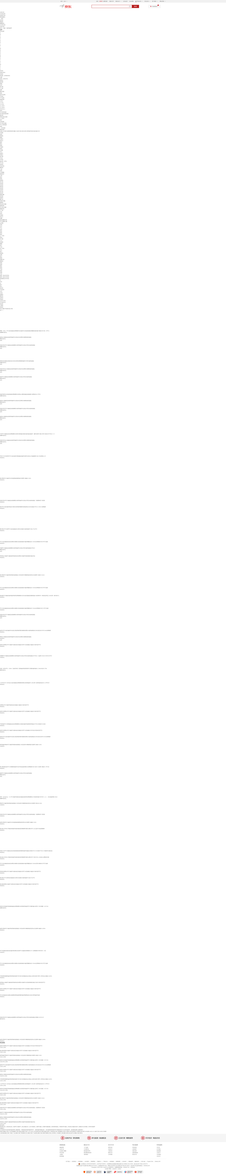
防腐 (1, 264)
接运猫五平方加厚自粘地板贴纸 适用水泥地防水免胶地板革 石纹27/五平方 (17, 877)
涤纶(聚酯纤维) (3, 220)
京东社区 (124, 1161)
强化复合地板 (3, 204)
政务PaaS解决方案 (74, 1133)
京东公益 (143, 1161)
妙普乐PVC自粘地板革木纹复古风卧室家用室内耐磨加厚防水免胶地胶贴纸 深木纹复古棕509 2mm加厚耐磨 (25, 736)
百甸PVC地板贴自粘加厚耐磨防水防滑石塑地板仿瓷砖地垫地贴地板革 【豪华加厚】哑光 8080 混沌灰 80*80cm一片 (27, 434)
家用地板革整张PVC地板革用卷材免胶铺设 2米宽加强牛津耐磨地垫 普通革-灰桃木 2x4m (21, 744)
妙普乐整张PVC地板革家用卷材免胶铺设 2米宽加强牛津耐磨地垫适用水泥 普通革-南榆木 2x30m (22, 928)
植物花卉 (2, 174)
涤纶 (1, 232)
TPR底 (1, 159)
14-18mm (2, 107)
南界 (1, 90)
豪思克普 (2, 91)
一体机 (1, 18)
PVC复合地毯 (3, 123)
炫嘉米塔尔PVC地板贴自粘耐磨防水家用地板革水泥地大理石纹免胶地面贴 (17, 345)
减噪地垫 (2, 205)
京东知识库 (2, 13)
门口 (1, 240)
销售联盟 (118, 1161)
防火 (1, 251)
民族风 (1, 299)
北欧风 (1, 297)
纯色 (1, 178)
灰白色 (1, 181)
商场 (1, 237)
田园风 (1, 307)
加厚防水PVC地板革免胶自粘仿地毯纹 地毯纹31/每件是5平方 (14, 705)
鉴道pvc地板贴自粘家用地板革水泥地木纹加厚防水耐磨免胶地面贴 (15, 337)
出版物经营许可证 (102, 1165)
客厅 (1, 245)
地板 (4, 28)
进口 (1, 286)
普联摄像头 (2, 17)
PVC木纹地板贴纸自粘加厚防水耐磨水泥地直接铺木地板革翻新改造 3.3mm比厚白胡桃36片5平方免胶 (24, 863)
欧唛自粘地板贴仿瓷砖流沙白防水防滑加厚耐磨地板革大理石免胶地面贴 (17, 361)
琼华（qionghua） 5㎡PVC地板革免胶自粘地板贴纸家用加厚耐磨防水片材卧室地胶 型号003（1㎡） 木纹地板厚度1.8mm (28, 797)
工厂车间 (2, 235)
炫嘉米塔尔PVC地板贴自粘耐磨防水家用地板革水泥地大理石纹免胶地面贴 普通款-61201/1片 (22, 1017)
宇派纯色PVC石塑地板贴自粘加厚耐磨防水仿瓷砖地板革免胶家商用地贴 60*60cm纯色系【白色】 (23, 724)
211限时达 (86, 1149)
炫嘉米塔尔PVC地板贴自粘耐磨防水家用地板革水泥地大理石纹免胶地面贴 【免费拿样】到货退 (22, 500)
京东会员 (125, 1)
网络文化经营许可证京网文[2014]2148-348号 (119, 1165)
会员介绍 (62, 1149)
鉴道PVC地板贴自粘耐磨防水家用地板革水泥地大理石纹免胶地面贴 (16, 376)
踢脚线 (1, 202)
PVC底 (1, 162)
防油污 (1, 140)
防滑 (1, 148)
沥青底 (1, 164)
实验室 (1, 242)
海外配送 (86, 1154)
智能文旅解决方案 (4, 1131)
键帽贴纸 (2, 23)
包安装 (1, 288)
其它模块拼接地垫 (4, 113)
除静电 (1, 136)
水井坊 (101, 1131)
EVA (1, 226)
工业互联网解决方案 (13, 1131)
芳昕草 (1, 71)
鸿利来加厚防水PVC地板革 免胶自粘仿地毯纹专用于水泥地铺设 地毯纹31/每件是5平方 (20, 871)
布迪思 (1, 74)
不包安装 (2, 289)
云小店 (28, 1131)
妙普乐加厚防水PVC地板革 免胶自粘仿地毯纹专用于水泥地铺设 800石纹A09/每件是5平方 (21, 730)
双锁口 (1, 153)
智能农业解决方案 (23, 1131)
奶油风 (1, 304)
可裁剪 (1, 147)
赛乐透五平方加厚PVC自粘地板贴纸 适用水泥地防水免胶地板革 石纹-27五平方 (18, 529)
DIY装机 (159, 1149)
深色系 (1, 183)
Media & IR (157, 1161)
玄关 (1, 250)
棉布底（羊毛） (3, 161)
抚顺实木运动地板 (83, 1126)
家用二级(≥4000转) (4, 277)
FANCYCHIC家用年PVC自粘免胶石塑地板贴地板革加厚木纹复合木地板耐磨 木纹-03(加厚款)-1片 (23, 456)
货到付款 (110, 1147)
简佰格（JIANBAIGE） (5, 75)
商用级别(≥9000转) (4, 278)
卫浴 (1, 246)
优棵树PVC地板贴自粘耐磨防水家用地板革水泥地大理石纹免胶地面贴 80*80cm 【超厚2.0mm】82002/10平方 (26, 655)
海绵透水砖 (2, 1126)
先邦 (1, 85)
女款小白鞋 (33, 1131)
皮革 (1, 229)
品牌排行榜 (2, 15)
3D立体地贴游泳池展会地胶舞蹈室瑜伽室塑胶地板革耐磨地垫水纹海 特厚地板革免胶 (20, 995)
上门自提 (86, 1147)
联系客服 (62, 1156)
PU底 (1, 158)
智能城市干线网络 (76, 1131)
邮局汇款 (110, 1152)
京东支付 (114, 1168)
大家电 (61, 1154)
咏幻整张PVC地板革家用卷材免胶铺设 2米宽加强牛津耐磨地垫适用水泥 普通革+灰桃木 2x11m (22, 575)
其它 (1, 120)
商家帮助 (93, 1161)
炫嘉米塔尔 (2, 72)
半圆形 (1, 215)
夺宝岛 (158, 1147)
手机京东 (139, 1)
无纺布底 (2, 166)
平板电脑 (22, 1133)
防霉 (1, 134)
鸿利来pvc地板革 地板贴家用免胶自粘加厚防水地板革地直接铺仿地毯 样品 (17, 556)
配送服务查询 (87, 1151)
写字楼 (1, 239)
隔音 (1, 266)
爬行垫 (1, 199)
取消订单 (134, 1154)
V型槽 (1, 150)
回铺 (1, 272)
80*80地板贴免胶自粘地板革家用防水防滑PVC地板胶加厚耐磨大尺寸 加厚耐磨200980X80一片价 (23, 950)
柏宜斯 (1, 82)
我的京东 (117, 1)
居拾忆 (1, 80)
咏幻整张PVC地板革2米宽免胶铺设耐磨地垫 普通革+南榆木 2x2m (15, 478)
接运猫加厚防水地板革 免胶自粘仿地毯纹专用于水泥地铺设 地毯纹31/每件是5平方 (19, 884)
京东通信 (159, 1154)
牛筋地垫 (2, 121)
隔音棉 (1, 115)
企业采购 (131, 1)
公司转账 (110, 1154)
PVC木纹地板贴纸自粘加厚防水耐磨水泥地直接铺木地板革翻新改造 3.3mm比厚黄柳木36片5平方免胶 (24, 541)
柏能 (1, 83)
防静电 (1, 253)
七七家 (1, 88)
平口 (1, 151)
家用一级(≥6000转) (4, 275)
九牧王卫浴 (96, 1131)
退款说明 (134, 1151)
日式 (1, 291)
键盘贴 (1, 21)
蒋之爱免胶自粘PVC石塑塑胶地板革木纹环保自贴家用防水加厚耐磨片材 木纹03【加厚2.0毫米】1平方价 (24, 766)
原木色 (1, 191)
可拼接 (1, 132)
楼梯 (1, 243)
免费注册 (105, 1)
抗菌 (1, 254)
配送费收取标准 (87, 1152)
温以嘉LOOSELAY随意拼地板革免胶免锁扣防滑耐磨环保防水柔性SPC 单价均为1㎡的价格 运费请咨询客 (24, 857)
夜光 (1, 143)
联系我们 (74, 1161)
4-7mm (1, 102)
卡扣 (1, 273)
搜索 (135, 6)
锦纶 (1, 231)
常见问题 (62, 1152)
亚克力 (1, 216)
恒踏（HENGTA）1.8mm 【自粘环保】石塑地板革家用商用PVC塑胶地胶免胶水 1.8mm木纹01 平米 (23, 668)
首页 (1, 28)
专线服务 (59, 1133)
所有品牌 (2, 31)
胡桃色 (1, 180)
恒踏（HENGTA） (4, 78)
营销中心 (99, 1161)
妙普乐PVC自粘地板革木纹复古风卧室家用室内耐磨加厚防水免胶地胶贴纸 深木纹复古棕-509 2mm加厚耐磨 (25, 630)
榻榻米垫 (2, 208)
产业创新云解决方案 (37, 1133)
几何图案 (2, 172)
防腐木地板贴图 (46, 1126)
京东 (71, 7)
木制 (1, 224)
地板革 (1, 197)
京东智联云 (53, 1133)
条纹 (1, 177)
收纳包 (1, 20)
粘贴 (1, 270)
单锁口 (1, 155)
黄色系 (1, 186)
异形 (1, 213)
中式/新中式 (3, 302)
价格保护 (134, 1149)
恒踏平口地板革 (17, 1126)
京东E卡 (159, 1152)
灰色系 (1, 185)
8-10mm (2, 104)
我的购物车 (154, 6)
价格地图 (63, 1133)
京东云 (119, 1168)
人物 (1, 169)
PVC (1, 227)
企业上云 (92, 1131)
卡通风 (1, 305)
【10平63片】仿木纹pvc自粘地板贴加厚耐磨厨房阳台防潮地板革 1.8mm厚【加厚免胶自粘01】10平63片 (25, 682)
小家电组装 (52, 1131)
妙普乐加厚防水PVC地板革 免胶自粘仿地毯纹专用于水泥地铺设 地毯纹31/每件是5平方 (20, 644)
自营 (1, 340)
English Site (150, 1161)
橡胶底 (1, 167)
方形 (1, 212)
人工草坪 (2, 118)
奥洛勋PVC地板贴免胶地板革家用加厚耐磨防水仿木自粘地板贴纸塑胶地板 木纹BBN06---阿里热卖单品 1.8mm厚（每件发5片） (30, 595)
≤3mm (1, 101)
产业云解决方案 (16, 1133)
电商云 (81, 1133)
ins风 (1, 292)
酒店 (1, 234)
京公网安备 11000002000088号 (88, 1164)
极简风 (1, 296)
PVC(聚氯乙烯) (3, 221)
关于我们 (68, 1161)
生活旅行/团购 (63, 1151)
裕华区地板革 (92, 1126)
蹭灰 (1, 142)
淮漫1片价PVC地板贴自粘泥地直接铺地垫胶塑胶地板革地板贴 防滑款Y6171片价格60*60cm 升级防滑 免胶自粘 (26, 850)
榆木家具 (83, 1131)
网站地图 (44, 1131)
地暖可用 (2, 259)
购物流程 (62, 1147)
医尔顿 (1, 86)
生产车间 (2, 248)
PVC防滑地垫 (3, 112)
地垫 (1, 126)
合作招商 (87, 1161)
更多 (1, 93)
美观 (1, 145)
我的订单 (111, 1)
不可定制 (2, 97)
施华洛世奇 (39, 1131)
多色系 (1, 193)
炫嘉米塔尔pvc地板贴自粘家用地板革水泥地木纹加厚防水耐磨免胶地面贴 (17, 369)
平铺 (1, 269)
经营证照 (132, 1167)
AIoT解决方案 (68, 1131)
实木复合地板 (3, 207)
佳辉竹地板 (39, 1126)
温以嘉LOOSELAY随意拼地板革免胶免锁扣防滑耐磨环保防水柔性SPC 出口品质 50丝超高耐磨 (22, 828)
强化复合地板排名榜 (73, 1126)
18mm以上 (2, 109)
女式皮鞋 (87, 1131)
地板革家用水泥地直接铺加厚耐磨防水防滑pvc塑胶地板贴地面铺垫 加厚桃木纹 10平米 (20, 394)
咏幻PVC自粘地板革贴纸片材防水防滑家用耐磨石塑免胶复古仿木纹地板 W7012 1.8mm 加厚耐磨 (23, 506)
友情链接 (112, 1161)
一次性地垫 (2, 128)
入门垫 (1, 210)
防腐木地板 (2, 201)
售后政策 (134, 1147)
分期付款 (110, 1151)
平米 (1, 281)
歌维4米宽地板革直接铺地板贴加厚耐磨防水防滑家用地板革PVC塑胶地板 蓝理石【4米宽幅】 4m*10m (24, 906)
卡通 (1, 175)
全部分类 (2, 12)
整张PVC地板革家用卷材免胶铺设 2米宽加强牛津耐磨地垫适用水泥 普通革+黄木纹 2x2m (21, 803)
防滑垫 (1, 196)
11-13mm (2, 105)
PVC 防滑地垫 (3, 124)
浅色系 (1, 189)
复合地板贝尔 (25, 1126)
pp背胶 (1, 223)
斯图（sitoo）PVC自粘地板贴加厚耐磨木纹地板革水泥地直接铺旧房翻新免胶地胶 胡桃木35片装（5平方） (25, 330)
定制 (1, 170)
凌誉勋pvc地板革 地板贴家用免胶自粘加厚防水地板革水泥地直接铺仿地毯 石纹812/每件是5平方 (22, 982)
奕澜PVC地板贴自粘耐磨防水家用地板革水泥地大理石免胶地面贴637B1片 (17, 548)
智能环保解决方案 (46, 1133)
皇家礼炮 (68, 1133)
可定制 (1, 96)
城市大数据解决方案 (60, 1131)
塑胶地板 (2, 194)
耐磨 (1, 137)
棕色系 (1, 188)
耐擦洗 (1, 261)
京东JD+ (159, 1156)
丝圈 (1, 218)
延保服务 (159, 1151)
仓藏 (1, 77)
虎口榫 (1, 156)
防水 (1, 256)
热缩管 (48, 1131)
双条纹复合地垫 (3, 116)
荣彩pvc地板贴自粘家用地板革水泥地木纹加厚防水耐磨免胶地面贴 (15, 636)
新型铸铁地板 (55, 1126)
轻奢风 (1, 294)
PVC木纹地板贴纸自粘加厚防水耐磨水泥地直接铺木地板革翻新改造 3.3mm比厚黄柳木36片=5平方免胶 (24, 608)
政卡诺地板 (32, 1126)
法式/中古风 (3, 300)
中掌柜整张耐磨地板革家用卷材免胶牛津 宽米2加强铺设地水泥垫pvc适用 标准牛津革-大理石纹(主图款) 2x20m (26, 976)
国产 (1, 285)
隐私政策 (137, 1161)
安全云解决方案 (28, 1133)
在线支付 (110, 1149)
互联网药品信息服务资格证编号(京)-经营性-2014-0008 (120, 1164)
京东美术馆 (2, 25)
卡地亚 (11, 1133)
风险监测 (130, 1161)
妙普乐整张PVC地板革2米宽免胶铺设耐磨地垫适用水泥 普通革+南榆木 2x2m (18, 822)
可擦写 (1, 139)
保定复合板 (9, 1126)
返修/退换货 (135, 1152)
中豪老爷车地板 (63, 1126)
